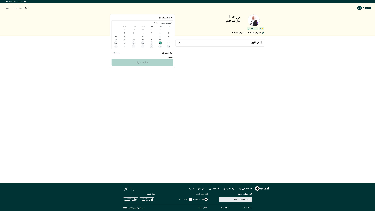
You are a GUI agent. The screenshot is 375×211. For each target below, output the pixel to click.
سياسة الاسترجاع (225, 207)
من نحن (201, 188)
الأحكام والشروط (202, 207)
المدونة (191, 188)
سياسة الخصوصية (247, 207)
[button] (7, 9)
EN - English (22, 1)
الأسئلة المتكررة (214, 188)
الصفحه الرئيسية (245, 188)
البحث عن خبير (229, 188)
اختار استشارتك (142, 62)
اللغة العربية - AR (11, 1)
